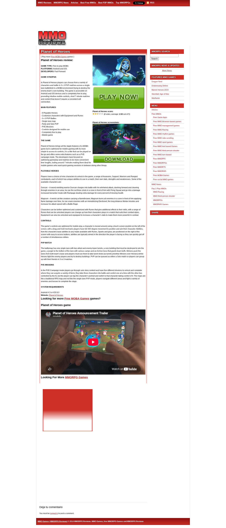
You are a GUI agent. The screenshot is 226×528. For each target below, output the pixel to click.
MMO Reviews (44, 3)
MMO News (156, 184)
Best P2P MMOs (105, 3)
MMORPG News (61, 3)
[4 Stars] (100, 114)
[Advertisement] (131, 37)
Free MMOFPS (159, 159)
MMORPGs (158, 200)
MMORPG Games (76, 377)
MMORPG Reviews (57, 38)
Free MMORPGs (160, 163)
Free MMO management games (166, 126)
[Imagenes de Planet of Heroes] (119, 153)
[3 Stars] (98, 114)
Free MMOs (156, 114)
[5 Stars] (102, 114)
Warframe (156, 98)
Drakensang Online (160, 86)
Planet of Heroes (56, 295)
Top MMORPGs (123, 3)
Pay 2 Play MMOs (159, 189)
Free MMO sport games (163, 142)
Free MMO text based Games (165, 146)
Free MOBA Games (59, 57)
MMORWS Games (160, 204)
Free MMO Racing (160, 130)
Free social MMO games (163, 179)
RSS (152, 3)
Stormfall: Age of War (160, 94)
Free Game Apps (160, 117)
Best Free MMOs (88, 3)
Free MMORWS (159, 171)
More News (167, 71)
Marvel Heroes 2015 (160, 90)
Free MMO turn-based (162, 155)
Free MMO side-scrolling (163, 138)
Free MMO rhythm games (163, 134)
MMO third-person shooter (164, 196)
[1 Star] (94, 114)
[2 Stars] (96, 114)
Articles (74, 3)
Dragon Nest (157, 82)
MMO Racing (158, 192)
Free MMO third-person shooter (166, 150)
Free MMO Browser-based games (167, 121)
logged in (54, 513)
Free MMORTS (159, 167)
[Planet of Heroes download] (119, 163)
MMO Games (43, 521)
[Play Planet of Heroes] (119, 109)
